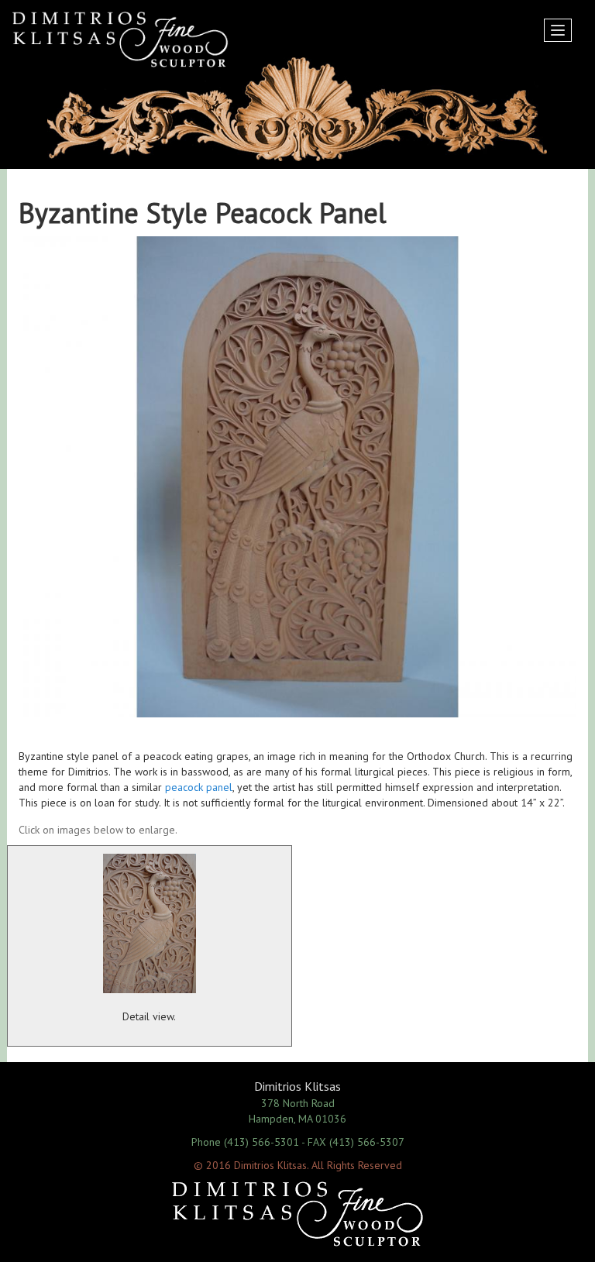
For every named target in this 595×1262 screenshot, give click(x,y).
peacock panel (198, 787)
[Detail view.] (149, 923)
